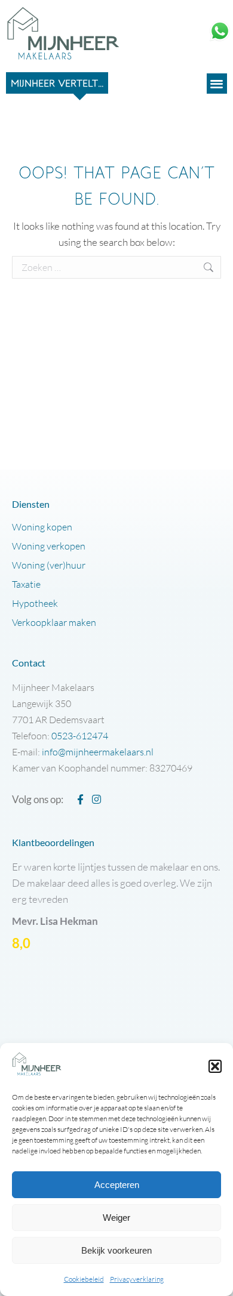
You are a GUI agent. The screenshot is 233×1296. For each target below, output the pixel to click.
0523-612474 (79, 736)
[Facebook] (80, 799)
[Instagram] (96, 799)
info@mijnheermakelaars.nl (98, 752)
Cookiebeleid (84, 1279)
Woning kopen (42, 527)
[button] (215, 1066)
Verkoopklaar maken (54, 622)
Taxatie (26, 584)
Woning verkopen (48, 546)
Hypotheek (35, 603)
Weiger (116, 1217)
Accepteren (116, 1185)
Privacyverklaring (137, 1279)
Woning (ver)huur (48, 565)
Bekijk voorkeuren (116, 1250)
